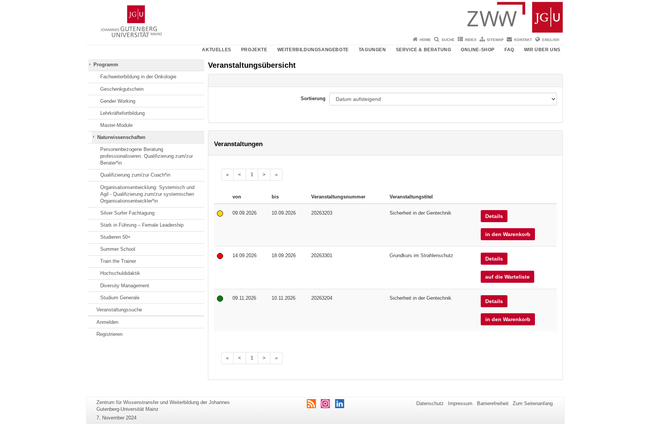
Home (425, 40)
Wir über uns (542, 49)
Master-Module (116, 125)
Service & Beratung (423, 49)
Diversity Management (124, 285)
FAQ (509, 49)
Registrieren (109, 334)
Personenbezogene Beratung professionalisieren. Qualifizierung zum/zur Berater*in (146, 156)
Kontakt (523, 40)
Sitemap (495, 40)
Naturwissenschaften (121, 137)
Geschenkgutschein (122, 89)
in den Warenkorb (507, 234)
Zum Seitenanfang (533, 403)
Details (494, 216)
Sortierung (313, 98)
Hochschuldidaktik (120, 273)
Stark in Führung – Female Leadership (141, 225)
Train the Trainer (118, 261)
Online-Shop (478, 49)
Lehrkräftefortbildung (122, 113)
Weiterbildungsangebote (313, 49)
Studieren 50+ (115, 237)
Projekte (254, 49)
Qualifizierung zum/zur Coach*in (135, 175)
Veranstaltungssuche (119, 310)
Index (471, 40)
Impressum (460, 403)
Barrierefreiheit (493, 403)
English (550, 40)
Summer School (117, 249)
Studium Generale (119, 297)
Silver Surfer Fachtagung (127, 213)
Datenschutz (430, 403)
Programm (105, 64)
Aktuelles (216, 49)
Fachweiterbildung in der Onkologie (138, 76)
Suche (448, 40)
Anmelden (107, 322)
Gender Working (117, 101)
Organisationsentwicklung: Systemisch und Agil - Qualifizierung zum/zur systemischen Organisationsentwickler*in (147, 194)
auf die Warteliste (507, 277)
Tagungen (372, 49)
